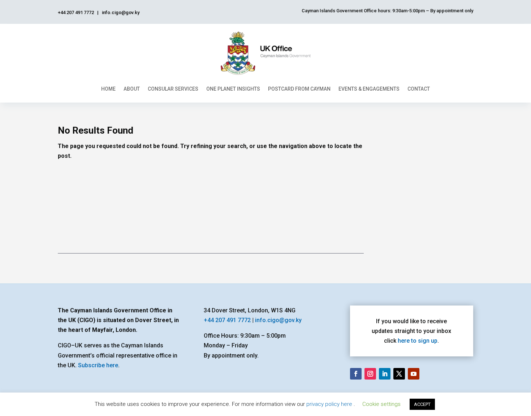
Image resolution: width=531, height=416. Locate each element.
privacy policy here (330, 404)
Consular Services (173, 89)
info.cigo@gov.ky (278, 320)
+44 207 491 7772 (227, 320)
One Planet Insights (233, 89)
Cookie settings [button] (381, 404)
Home (108, 89)
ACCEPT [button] (422, 404)
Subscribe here (98, 365)
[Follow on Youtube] (413, 374)
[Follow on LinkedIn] (384, 374)
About (132, 89)
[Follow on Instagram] (370, 374)
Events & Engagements (369, 89)
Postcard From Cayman (299, 89)
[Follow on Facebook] (356, 374)
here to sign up (417, 340)
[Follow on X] (399, 374)
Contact (418, 89)
